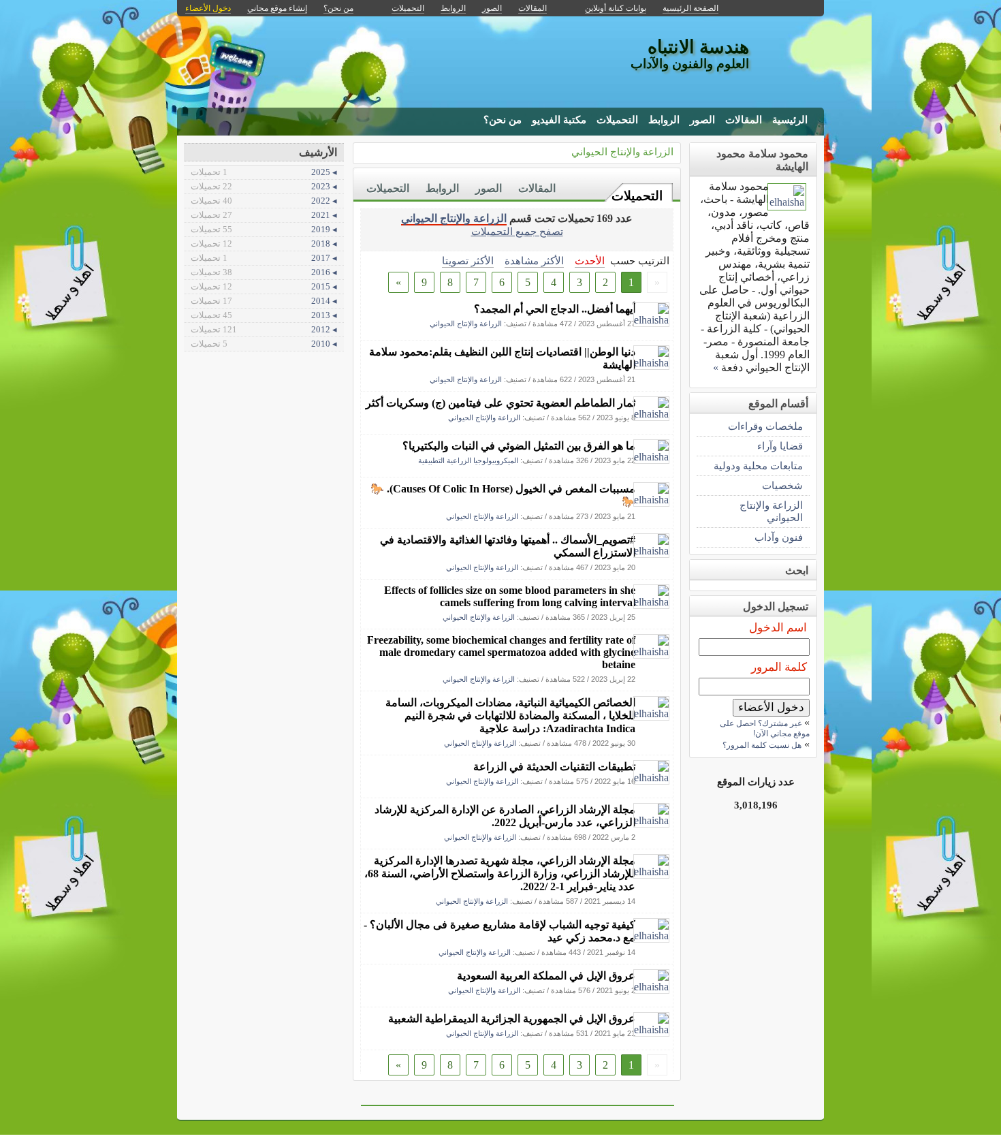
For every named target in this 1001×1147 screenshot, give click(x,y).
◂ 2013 (264, 315)
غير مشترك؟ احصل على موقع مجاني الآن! (765, 728)
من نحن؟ (502, 119)
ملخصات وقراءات (765, 426)
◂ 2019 (264, 229)
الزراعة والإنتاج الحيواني (622, 151)
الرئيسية (790, 119)
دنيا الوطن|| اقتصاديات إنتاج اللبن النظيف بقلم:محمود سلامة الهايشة (502, 358)
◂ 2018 (264, 243)
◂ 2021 (264, 215)
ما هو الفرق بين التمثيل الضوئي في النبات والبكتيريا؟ (518, 446)
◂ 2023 (264, 186)
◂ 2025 (264, 172)
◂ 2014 (264, 301)
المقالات (743, 119)
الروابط (664, 119)
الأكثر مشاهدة (534, 260)
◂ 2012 (264, 329)
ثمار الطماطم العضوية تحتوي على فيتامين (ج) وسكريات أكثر (500, 403)
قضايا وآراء (780, 446)
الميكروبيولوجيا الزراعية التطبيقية (468, 460)
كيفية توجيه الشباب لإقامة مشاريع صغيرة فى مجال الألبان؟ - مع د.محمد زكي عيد (499, 931)
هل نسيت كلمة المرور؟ (761, 745)
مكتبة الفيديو (559, 119)
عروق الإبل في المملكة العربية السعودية (546, 975)
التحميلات (617, 119)
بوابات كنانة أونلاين (615, 8)
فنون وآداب (778, 537)
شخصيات (782, 485)
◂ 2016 (264, 272)
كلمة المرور (779, 667)
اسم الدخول (778, 627)
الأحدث (590, 260)
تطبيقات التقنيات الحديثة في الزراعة (554, 766)
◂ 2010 (264, 344)
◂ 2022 (264, 200)
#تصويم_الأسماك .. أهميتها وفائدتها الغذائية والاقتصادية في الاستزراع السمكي (507, 546)
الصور (702, 119)
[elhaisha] (651, 320)
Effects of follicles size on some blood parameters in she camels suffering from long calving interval (509, 596)
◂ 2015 (264, 286)
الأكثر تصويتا (468, 260)
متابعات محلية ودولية (758, 465)
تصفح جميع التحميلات (517, 231)
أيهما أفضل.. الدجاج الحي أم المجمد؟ (554, 309)
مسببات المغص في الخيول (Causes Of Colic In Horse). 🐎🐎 (502, 495)
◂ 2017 (264, 258)
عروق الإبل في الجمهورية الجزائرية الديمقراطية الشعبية (511, 1018)
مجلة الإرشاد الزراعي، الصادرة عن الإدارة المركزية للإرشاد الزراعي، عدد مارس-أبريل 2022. (505, 816)
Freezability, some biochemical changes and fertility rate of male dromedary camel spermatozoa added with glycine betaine (501, 652)
